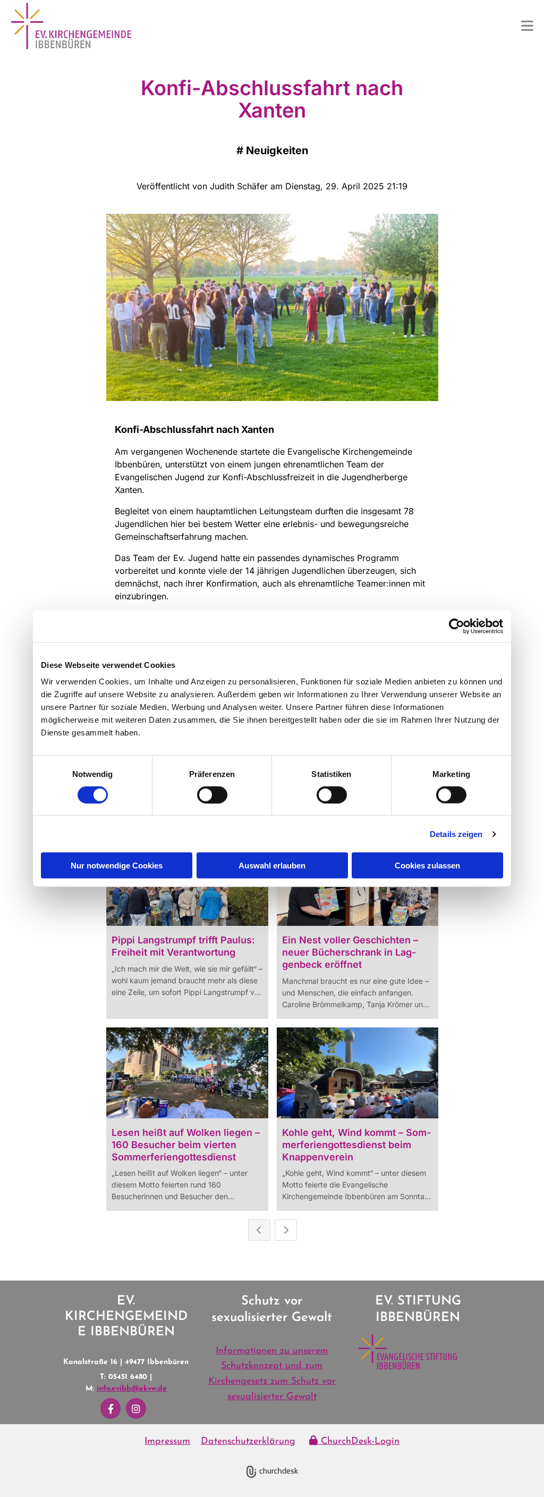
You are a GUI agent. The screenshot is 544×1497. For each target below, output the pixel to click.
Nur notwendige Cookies (117, 865)
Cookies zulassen (427, 865)
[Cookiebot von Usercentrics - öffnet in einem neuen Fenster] (456, 626)
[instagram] (136, 1409)
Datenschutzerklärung (248, 1441)
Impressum (167, 1441)
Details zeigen (456, 833)
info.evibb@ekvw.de (132, 1389)
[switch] (212, 794)
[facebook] (110, 1409)
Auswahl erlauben (272, 865)
